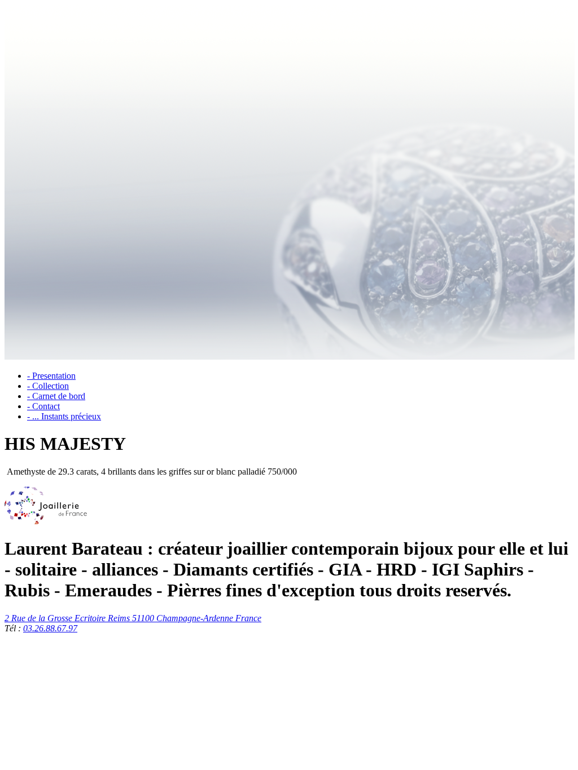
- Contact (43, 406)
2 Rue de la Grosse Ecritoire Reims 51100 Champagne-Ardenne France (133, 618)
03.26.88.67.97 (50, 628)
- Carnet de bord (56, 396)
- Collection (48, 386)
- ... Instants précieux (64, 416)
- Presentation (51, 375)
